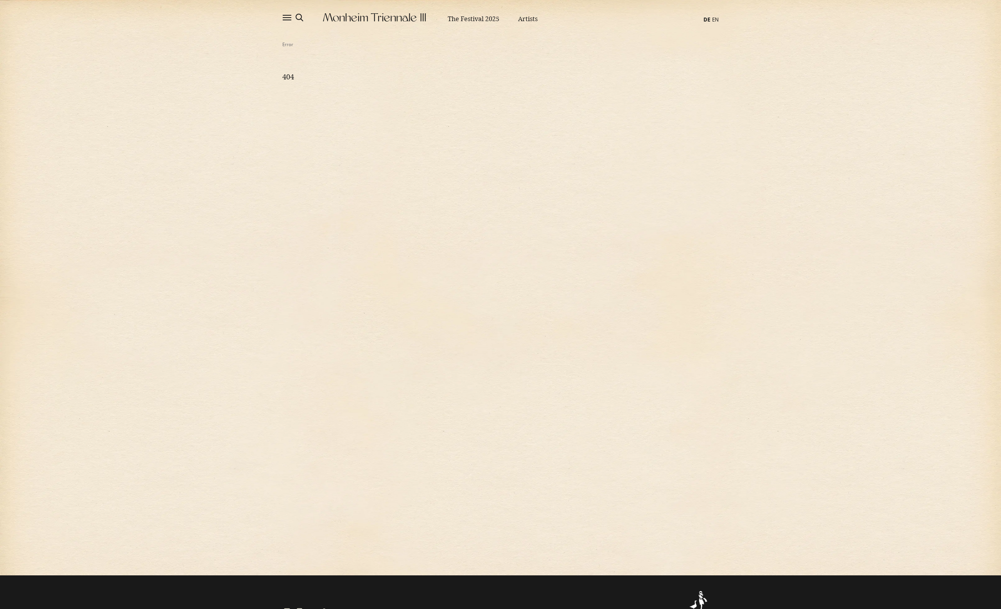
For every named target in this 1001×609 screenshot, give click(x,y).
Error (287, 44)
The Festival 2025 (473, 19)
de (706, 19)
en (715, 19)
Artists (528, 19)
